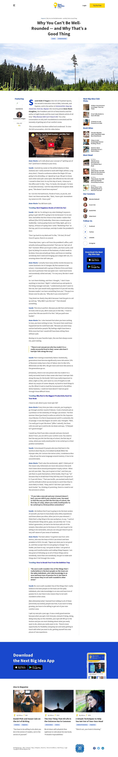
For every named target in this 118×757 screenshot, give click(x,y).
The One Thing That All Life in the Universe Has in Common (57, 720)
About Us (43, 747)
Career (53, 38)
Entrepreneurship (62, 38)
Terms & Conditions (51, 747)
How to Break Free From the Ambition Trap (53, 562)
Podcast (28, 747)
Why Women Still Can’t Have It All (45, 117)
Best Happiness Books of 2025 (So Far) (51, 208)
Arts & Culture (49, 724)
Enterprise (37, 747)
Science (57, 724)
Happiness (24, 724)
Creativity (17, 724)
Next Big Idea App (17, 747)
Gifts (24, 747)
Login (84, 5)
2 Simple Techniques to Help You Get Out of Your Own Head (89, 720)
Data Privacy (60, 747)
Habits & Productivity (82, 724)
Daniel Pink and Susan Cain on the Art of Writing (26, 720)
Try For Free (97, 5)
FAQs (32, 747)
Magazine (43, 18)
